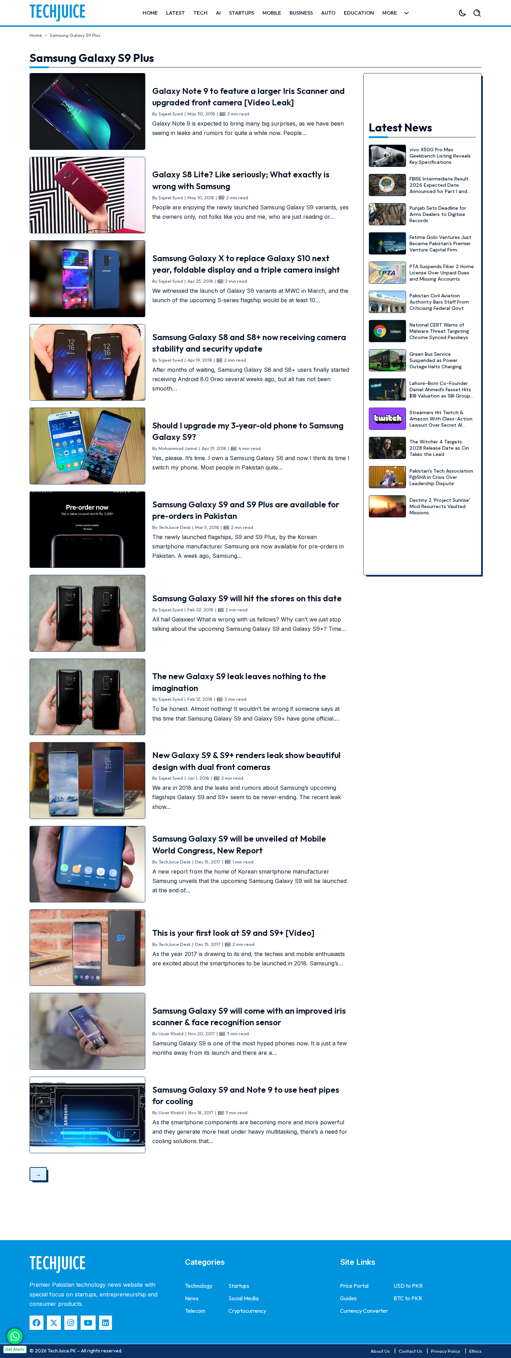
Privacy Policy (445, 1351)
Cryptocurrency (247, 1310)
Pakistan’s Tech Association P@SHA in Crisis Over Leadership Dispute (441, 477)
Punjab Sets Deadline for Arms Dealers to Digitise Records (437, 214)
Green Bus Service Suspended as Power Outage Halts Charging (435, 360)
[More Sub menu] (406, 13)
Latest (175, 12)
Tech (200, 12)
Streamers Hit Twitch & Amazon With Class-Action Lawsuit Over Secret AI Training (440, 422)
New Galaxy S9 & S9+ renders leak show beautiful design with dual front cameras (246, 761)
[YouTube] (88, 1323)
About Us (380, 1351)
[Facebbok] (36, 1323)
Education (359, 12)
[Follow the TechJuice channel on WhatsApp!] (15, 1336)
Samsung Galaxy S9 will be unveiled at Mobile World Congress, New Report (239, 844)
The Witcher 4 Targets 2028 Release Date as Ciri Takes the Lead (439, 448)
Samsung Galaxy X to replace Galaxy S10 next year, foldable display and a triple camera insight (246, 264)
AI (218, 12)
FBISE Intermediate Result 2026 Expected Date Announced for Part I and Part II (439, 188)
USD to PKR (408, 1285)
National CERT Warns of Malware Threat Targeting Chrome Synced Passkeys (439, 331)
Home (150, 12)
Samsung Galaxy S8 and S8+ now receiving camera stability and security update (249, 343)
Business (301, 12)
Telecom (195, 1310)
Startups (241, 12)
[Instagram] (70, 1323)
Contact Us (410, 1351)
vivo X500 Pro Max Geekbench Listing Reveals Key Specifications (440, 155)
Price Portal (354, 1285)
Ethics (475, 1351)
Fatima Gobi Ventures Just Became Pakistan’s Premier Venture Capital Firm (440, 243)
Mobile (271, 12)
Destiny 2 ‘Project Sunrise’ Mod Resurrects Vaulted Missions (439, 506)
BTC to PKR (408, 1298)
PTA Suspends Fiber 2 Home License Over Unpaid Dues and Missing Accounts (441, 272)
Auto (328, 12)
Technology (198, 1285)
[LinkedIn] (105, 1323)
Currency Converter (364, 1310)
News (191, 1298)
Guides (348, 1298)
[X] (54, 1323)
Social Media (243, 1298)
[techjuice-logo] (61, 13)
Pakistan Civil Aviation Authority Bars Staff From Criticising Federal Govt (439, 301)
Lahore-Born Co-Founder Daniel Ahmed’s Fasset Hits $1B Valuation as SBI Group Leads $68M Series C (440, 392)
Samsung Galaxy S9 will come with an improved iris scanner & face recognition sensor (249, 1016)
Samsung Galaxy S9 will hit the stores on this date (247, 598)
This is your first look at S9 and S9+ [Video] (233, 932)
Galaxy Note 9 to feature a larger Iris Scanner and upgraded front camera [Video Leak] (248, 97)
